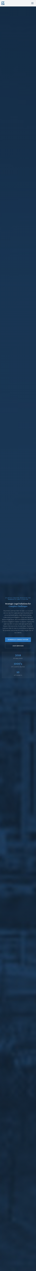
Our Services (18, 646)
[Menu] (32, 3)
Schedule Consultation (18, 639)
